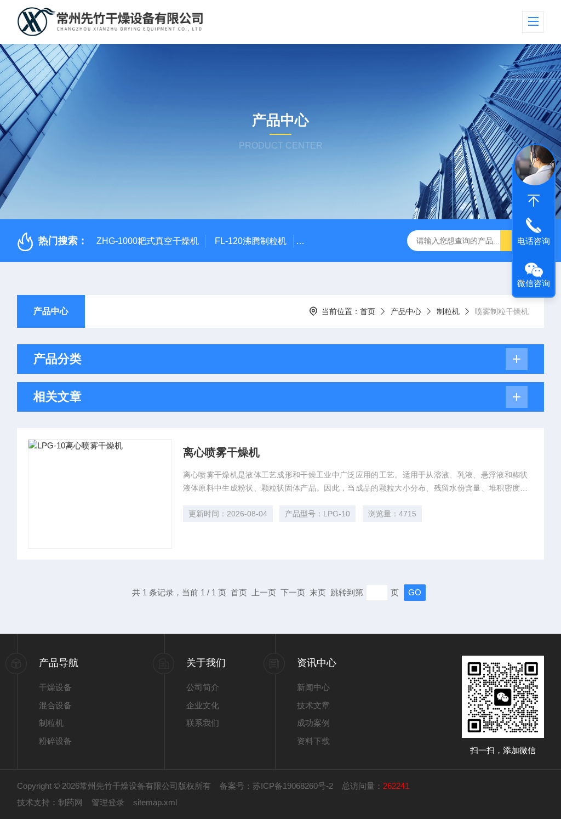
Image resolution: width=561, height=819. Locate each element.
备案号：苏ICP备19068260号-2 (276, 785)
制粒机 (448, 311)
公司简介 (202, 687)
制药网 (70, 802)
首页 (367, 311)
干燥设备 (55, 687)
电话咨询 (533, 241)
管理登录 (107, 802)
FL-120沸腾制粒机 (251, 241)
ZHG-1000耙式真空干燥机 (147, 241)
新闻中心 (313, 687)
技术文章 (313, 705)
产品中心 (50, 311)
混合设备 (55, 705)
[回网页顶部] (533, 201)
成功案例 (313, 722)
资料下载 (313, 741)
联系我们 (202, 722)
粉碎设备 (55, 741)
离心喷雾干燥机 (221, 452)
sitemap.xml (155, 802)
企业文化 (202, 705)
